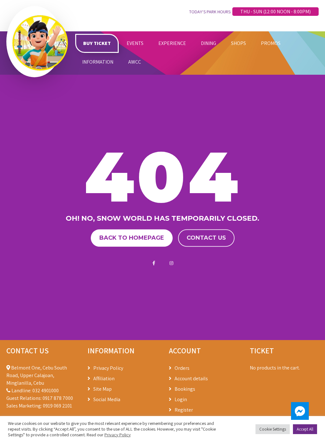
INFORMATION (97, 62)
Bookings (185, 389)
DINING (208, 43)
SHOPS (238, 43)
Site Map (102, 389)
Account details (191, 378)
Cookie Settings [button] (272, 429)
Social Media (106, 399)
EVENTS (135, 43)
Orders (182, 368)
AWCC (134, 62)
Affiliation (104, 378)
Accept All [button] (305, 429)
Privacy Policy (108, 368)
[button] (300, 411)
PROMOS (271, 43)
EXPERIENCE (172, 43)
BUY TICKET (97, 43)
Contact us (206, 237)
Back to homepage (131, 237)
